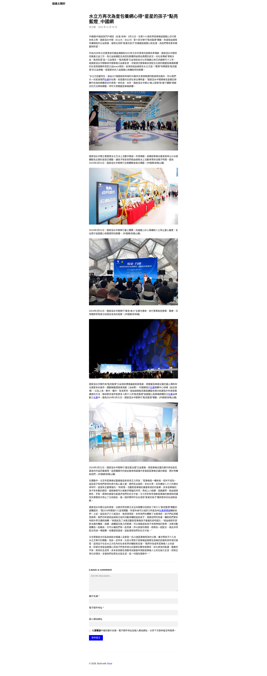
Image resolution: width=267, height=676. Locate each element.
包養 (107, 79)
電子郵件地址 (96, 608)
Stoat (109, 663)
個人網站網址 (95, 619)
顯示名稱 (94, 596)
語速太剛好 (58, 3)
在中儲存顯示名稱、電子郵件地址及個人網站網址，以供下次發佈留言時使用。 (134, 630)
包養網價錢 (164, 510)
